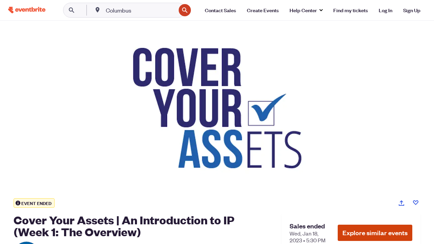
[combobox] (140, 10)
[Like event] (415, 202)
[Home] (26, 10)
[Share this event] (401, 203)
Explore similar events (375, 232)
